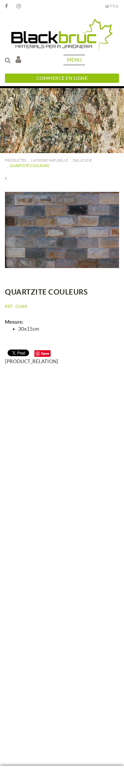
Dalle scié (82, 160)
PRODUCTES (15, 160)
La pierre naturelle (49, 160)
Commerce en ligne (62, 78)
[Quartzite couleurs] (62, 230)
